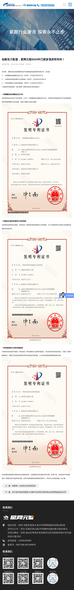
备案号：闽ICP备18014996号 (22, 544)
